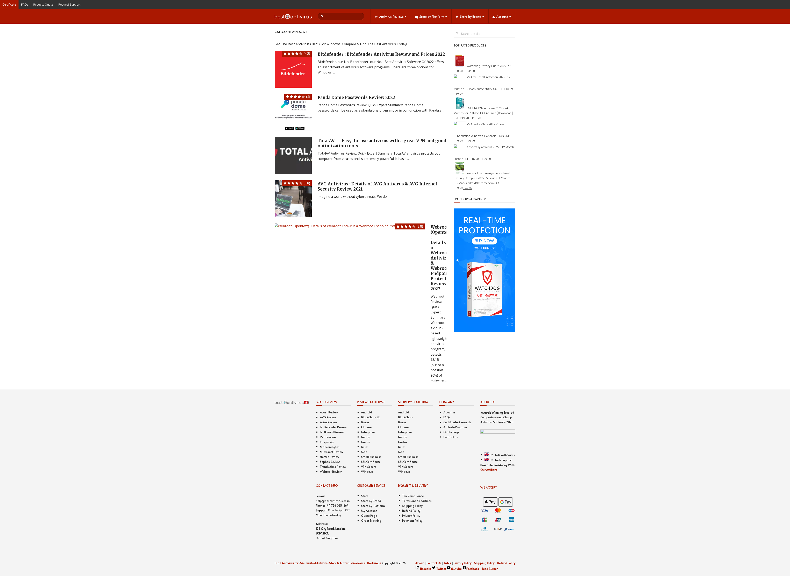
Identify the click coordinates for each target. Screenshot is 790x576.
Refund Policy (411, 511)
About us (449, 412)
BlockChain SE (370, 417)
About (419, 563)
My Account (369, 511)
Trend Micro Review (333, 467)
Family (365, 437)
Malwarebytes (329, 447)
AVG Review (328, 417)
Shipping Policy (412, 506)
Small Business (371, 457)
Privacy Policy (411, 516)
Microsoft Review (331, 452)
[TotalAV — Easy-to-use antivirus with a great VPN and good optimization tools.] (293, 155)
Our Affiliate (488, 470)
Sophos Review (330, 462)
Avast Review (329, 412)
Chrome (366, 427)
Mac (364, 452)
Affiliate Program (455, 427)
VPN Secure (368, 467)
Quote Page (369, 516)
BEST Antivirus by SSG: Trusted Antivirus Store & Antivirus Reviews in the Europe (328, 563)
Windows (367, 472)
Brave (365, 422)
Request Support (69, 4)
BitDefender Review (333, 427)
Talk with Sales (505, 455)
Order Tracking (371, 520)
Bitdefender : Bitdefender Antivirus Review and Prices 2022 (381, 54)
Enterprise (368, 432)
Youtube (456, 569)
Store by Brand (470, 16)
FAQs (24, 4)
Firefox (402, 442)
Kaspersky (327, 442)
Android (366, 412)
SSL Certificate (371, 462)
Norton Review (329, 457)
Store (364, 496)
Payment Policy (412, 520)
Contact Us (433, 563)
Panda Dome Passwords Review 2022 (356, 97)
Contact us (450, 437)
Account (502, 16)
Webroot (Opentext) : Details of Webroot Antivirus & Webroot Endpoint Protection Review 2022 (442, 258)
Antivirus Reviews (391, 16)
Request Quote (43, 4)
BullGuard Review (332, 432)
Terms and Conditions (417, 501)
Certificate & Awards (457, 422)
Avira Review (328, 422)
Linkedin (425, 569)
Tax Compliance (413, 496)
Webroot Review (331, 472)
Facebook (473, 569)
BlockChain (405, 417)
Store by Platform (431, 16)
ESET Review (328, 437)
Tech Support (503, 460)
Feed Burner (490, 569)
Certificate (9, 4)
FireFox (365, 442)
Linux (364, 447)
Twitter (441, 569)
